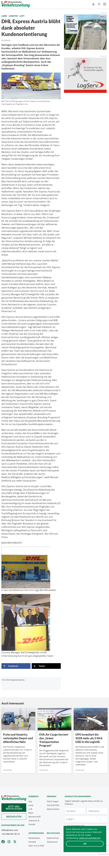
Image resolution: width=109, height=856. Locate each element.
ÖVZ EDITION (53, 805)
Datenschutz (53, 838)
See (30, 801)
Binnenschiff (35, 816)
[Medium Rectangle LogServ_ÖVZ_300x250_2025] (85, 75)
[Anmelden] (94, 4)
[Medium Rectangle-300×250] (85, 31)
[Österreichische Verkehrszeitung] (15, 4)
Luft (21, 16)
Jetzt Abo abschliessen (14, 807)
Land (4, 16)
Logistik (13, 16)
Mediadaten (14, 816)
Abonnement (53, 809)
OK (84, 843)
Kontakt (32, 841)
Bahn (31, 813)
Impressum (52, 841)
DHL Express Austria (16, 680)
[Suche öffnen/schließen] (99, 4)
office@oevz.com (9, 830)
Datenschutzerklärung (89, 838)
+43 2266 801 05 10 (10, 834)
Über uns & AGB (36, 845)
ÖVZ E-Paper (53, 801)
